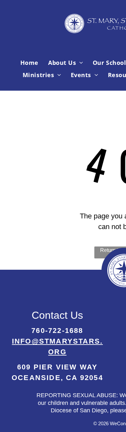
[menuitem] (29, 62)
